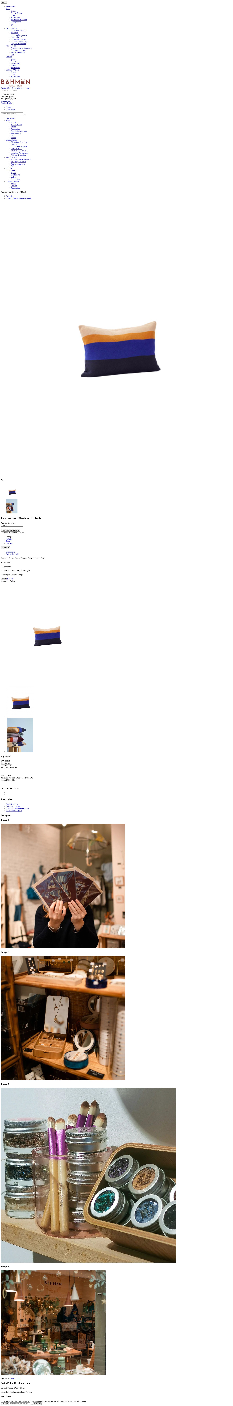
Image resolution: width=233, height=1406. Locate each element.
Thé (12, 55)
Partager (9, 539)
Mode (8, 9)
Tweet (8, 541)
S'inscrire (5, 1404)
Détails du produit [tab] (13, 554)
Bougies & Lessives (18, 39)
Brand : (4, 579)
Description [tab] (10, 552)
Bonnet (13, 26)
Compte (9, 107)
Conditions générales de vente (17, 808)
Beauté (13, 15)
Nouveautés (10, 6)
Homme (14, 74)
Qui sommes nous (13, 806)
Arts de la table (11, 46)
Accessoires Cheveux (19, 20)
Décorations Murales (19, 30)
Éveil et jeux (15, 63)
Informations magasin (14, 811)
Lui (12, 24)
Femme (13, 72)
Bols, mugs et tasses (18, 50)
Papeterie (14, 33)
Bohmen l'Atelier (12, 70)
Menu (4, 2)
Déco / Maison (11, 28)
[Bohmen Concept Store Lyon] (15, 86)
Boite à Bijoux (16, 13)
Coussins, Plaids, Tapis (19, 41)
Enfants (9, 57)
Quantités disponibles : (9, 533)
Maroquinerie (16, 22)
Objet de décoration (18, 44)
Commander (5, 101)
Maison (13, 65)
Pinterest (9, 543)
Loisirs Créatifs (16, 37)
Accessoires (15, 17)
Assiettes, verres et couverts (21, 48)
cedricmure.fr (15, 1378)
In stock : (4, 581)
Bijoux (13, 11)
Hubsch (10, 579)
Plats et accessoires (18, 52)
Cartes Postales (21, 35)
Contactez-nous (12, 804)
